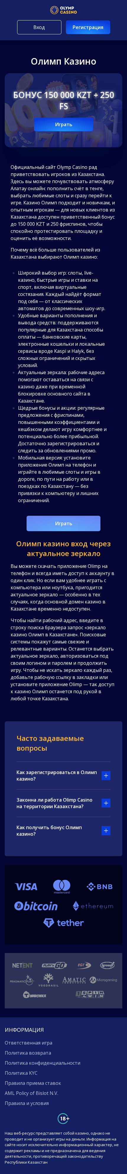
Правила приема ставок (33, 1083)
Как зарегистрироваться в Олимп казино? (57, 775)
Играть (63, 124)
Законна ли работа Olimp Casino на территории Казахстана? (54, 803)
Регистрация (88, 27)
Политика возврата (28, 1053)
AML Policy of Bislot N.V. (31, 1093)
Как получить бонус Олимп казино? (49, 830)
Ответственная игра (28, 1043)
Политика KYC (21, 1073)
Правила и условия (27, 1103)
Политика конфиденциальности (42, 1063)
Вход (39, 27)
